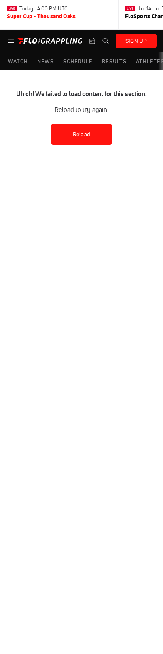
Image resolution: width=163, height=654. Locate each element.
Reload (81, 134)
